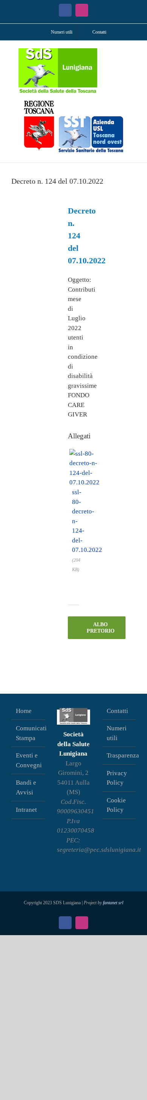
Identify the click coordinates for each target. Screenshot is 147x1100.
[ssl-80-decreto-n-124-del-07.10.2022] (84, 453)
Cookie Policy (116, 805)
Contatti (117, 710)
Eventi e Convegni (28, 760)
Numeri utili (117, 733)
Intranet (26, 809)
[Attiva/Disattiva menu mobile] (133, 52)
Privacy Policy (117, 778)
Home (24, 710)
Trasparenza (119, 755)
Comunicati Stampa (28, 733)
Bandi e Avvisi (26, 787)
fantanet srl (113, 902)
